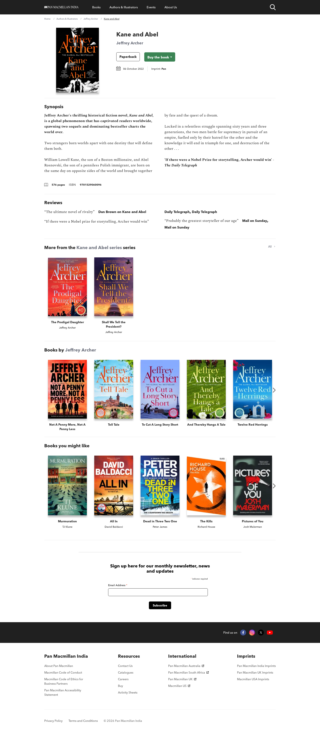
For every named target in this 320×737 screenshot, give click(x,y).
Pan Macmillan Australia (184, 666)
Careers (123, 679)
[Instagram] (252, 632)
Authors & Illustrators (123, 7)
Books (96, 7)
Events (151, 7)
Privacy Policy (53, 721)
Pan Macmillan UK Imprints (255, 672)
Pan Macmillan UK (180, 679)
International (182, 656)
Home (47, 18)
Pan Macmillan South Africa (186, 672)
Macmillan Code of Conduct (63, 672)
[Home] (61, 7)
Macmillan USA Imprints (253, 679)
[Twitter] (261, 632)
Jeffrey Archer (91, 18)
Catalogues (125, 672)
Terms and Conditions (83, 721)
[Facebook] (243, 632)
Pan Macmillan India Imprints (256, 666)
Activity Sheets (127, 692)
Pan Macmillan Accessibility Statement (62, 692)
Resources (129, 656)
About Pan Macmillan (58, 666)
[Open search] (273, 7)
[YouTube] (270, 632)
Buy (120, 686)
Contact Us (125, 666)
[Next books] (274, 390)
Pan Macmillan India (66, 656)
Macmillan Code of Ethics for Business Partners (63, 681)
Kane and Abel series (99, 247)
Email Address (117, 585)
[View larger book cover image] (77, 60)
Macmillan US (177, 686)
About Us (170, 7)
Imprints (246, 656)
